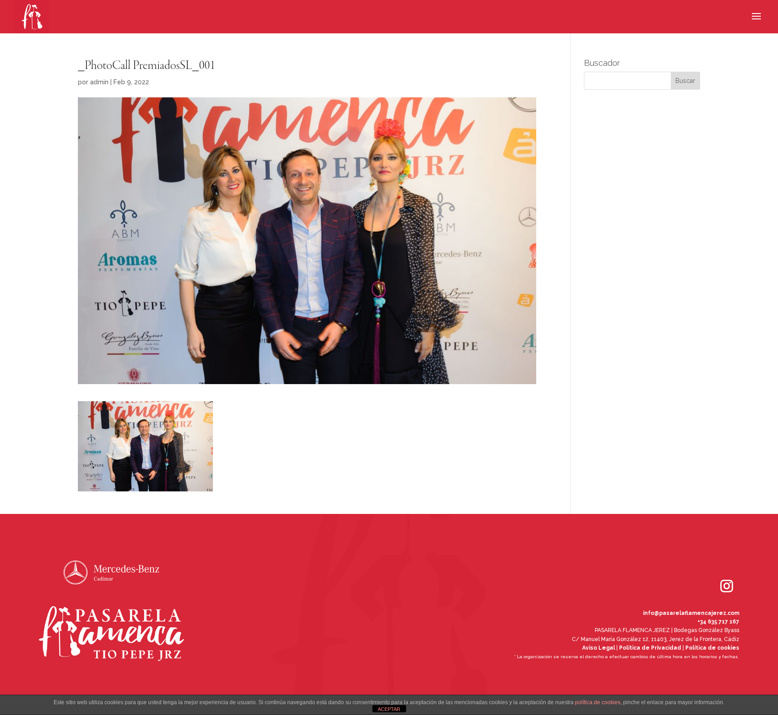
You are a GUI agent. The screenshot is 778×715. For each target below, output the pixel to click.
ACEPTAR (389, 709)
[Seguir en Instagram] (714, 573)
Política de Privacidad (650, 648)
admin (99, 82)
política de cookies (597, 702)
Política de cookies (712, 648)
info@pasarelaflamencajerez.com (691, 613)
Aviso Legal (598, 648)
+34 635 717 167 (718, 622)
